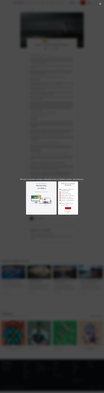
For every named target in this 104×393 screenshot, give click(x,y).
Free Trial (68, 208)
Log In (68, 212)
